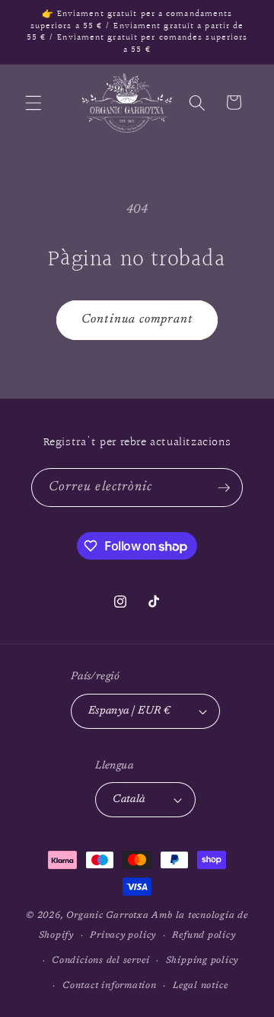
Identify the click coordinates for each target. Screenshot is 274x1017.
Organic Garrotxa (107, 915)
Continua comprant (137, 319)
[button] (33, 102)
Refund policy (203, 935)
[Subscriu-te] (224, 488)
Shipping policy (202, 960)
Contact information (109, 985)
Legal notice (200, 985)
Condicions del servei (100, 960)
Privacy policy (123, 935)
